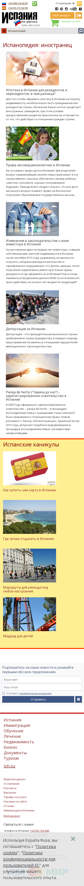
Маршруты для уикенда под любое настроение (25, 589)
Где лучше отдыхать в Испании (28, 538)
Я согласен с (29, 693)
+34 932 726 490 (39, 830)
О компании (63, 3)
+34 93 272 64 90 (18, 8)
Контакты (10, 788)
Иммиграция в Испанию (19, 810)
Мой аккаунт (12, 816)
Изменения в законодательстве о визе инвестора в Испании (37, 242)
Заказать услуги (70, 21)
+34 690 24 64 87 (18, 3)
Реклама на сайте (15, 801)
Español (79, 3)
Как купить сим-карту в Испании (29, 490)
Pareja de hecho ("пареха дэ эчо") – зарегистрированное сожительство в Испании (36, 395)
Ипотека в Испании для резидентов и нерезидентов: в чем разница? (36, 92)
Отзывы (9, 806)
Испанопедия (16, 31)
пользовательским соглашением (35, 693)
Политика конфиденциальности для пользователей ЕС (29, 859)
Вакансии (10, 792)
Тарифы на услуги (15, 797)
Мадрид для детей (18, 636)
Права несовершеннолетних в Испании (38, 165)
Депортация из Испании (25, 329)
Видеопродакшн (14, 779)
